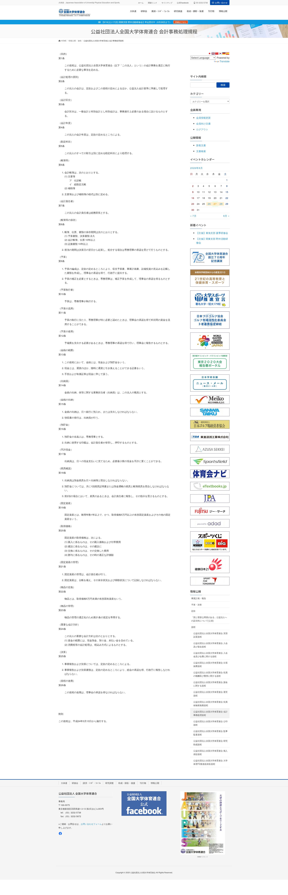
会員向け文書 (203, 123)
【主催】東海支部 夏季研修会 (212, 233)
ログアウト (202, 129)
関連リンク (152, 2)
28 (221, 204)
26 (209, 204)
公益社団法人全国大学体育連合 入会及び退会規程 (210, 645)
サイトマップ (167, 2)
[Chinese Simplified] (216, 53)
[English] (213, 53)
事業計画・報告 (198, 598)
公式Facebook (183, 2)
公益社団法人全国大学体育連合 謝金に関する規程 (210, 684)
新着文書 (201, 145)
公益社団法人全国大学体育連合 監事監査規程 (210, 733)
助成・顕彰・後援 (126, 782)
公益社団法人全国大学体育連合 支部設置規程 (210, 635)
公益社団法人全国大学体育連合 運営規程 (210, 693)
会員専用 (195, 110)
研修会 (75, 782)
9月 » (226, 216)
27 (215, 204)
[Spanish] (227, 53)
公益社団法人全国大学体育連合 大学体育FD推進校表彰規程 (210, 762)
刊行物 (143, 782)
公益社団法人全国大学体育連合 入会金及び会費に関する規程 (210, 654)
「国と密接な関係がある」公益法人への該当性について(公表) (209, 619)
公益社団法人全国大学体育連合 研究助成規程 (210, 742)
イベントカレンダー (202, 159)
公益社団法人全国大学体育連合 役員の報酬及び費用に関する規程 (210, 674)
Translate (225, 61)
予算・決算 (196, 604)
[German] (224, 53)
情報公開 (195, 591)
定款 (193, 610)
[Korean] (220, 53)
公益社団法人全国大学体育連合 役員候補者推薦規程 (210, 703)
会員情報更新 (203, 117)
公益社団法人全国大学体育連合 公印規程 (210, 723)
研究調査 (109, 782)
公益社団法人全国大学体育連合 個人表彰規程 (210, 752)
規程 (193, 626)
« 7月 (193, 216)
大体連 (64, 782)
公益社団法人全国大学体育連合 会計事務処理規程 (210, 713)
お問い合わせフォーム (91, 823)
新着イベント (198, 225)
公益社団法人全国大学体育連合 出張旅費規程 (210, 664)
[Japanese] (209, 53)
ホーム (141, 2)
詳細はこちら (180, 22)
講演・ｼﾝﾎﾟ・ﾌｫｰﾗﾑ (92, 782)
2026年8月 (196, 168)
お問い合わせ (221, 2)
